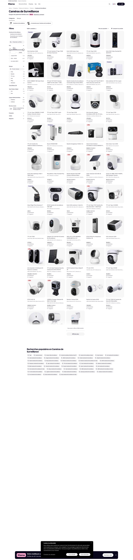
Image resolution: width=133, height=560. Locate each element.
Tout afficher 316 (13, 85)
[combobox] (103, 28)
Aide (39, 4)
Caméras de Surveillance (15, 34)
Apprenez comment (39, 14)
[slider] (10, 50)
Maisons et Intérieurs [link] (23, 8)
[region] (67, 549)
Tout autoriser (85, 554)
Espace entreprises (22, 1)
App (36, 4)
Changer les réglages (49, 554)
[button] (114, 4)
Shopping (31, 4)
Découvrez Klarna (23, 4)
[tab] (12, 18)
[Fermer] (91, 542)
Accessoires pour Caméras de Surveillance (16, 37)
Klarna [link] (10, 8)
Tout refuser (71, 554)
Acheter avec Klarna (12, 1)
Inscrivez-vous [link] (108, 555)
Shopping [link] (15, 8)
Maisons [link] (32, 8)
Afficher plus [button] (75, 334)
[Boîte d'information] (36, 28)
